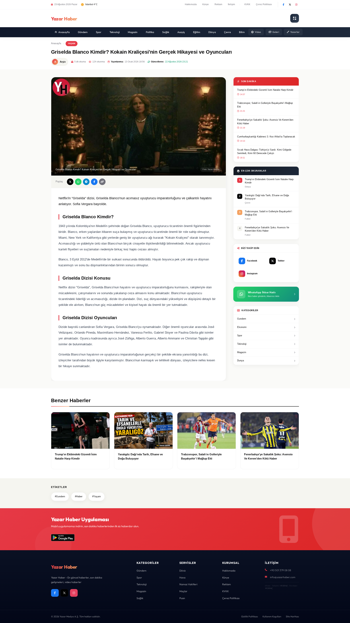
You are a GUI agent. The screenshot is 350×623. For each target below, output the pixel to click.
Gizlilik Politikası (249, 616)
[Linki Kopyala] (102, 181)
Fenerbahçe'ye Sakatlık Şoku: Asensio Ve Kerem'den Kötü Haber (265, 121)
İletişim (231, 4)
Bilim (242, 32)
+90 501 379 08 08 (280, 570)
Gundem (241, 318)
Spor (98, 32)
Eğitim (196, 32)
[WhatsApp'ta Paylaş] (78, 181)
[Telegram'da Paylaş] (86, 181)
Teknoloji (115, 32)
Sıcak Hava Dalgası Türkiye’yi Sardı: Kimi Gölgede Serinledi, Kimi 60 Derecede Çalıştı (264, 151)
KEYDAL (283, 585)
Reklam (218, 4)
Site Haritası (292, 616)
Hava (182, 577)
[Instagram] (296, 4)
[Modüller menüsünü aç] (294, 18)
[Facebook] (283, 4)
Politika (150, 32)
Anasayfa (64, 32)
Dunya (240, 360)
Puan (182, 598)
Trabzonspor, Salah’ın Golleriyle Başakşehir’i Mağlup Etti (265, 105)
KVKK (247, 4)
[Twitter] (290, 4)
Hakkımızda (191, 4)
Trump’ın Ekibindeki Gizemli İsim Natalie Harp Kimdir (265, 90)
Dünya (212, 32)
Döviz (182, 570)
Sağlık (165, 32)
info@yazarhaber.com (282, 577)
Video (258, 31)
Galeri (275, 31)
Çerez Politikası (264, 4)
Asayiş (181, 32)
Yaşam (71, 43)
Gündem (83, 32)
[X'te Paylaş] (70, 181)
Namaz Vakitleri (188, 584)
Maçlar (183, 591)
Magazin (133, 32)
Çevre (227, 32)
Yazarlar (295, 31)
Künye (205, 4)
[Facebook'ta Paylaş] (94, 181)
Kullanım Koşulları (271, 616)
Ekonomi (241, 327)
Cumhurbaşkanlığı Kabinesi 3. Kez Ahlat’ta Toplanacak (266, 136)
